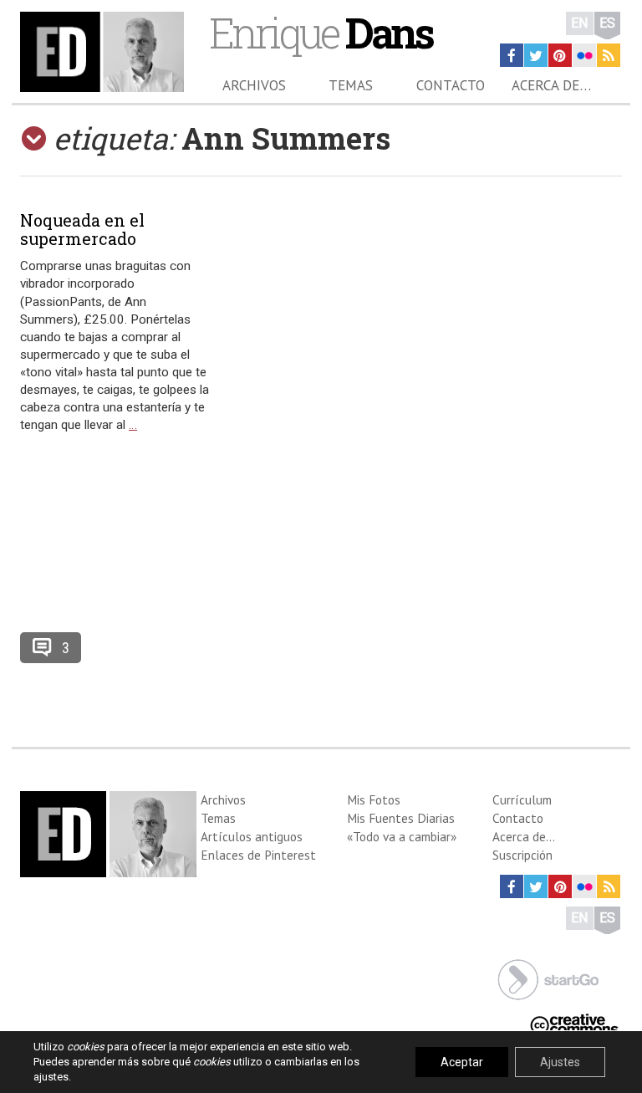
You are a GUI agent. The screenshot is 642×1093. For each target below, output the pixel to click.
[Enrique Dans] (102, 52)
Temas (351, 85)
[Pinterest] (560, 55)
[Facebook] (511, 55)
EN (579, 23)
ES (607, 23)
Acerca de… (551, 85)
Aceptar (462, 1062)
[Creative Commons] (574, 1023)
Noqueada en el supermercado (82, 229)
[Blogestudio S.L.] (548, 978)
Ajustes (560, 1062)
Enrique (320, 32)
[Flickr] (584, 55)
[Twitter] (536, 55)
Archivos (254, 85)
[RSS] (608, 55)
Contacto (450, 85)
